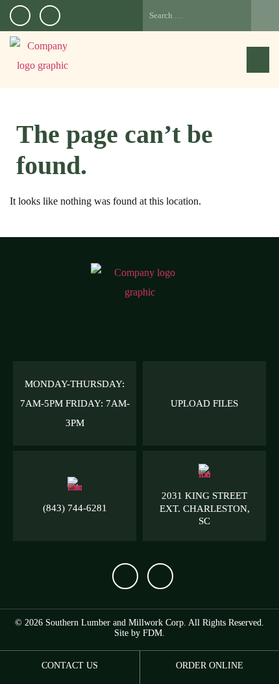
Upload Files (204, 403)
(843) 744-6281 (75, 508)
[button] (258, 60)
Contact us (70, 665)
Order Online (209, 665)
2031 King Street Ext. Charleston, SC (205, 508)
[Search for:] (211, 15)
